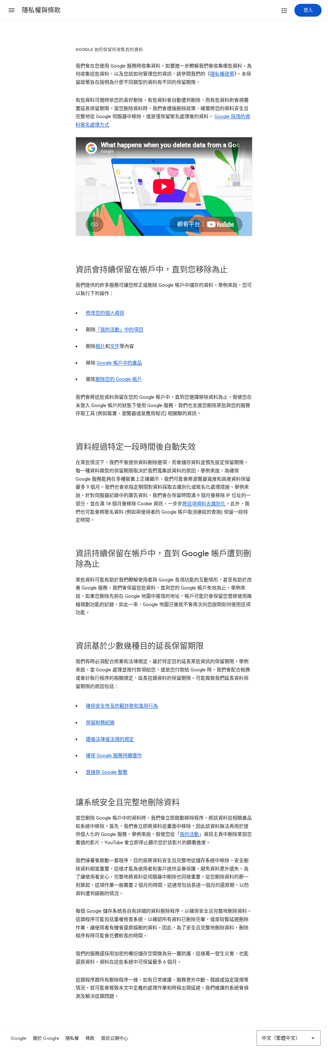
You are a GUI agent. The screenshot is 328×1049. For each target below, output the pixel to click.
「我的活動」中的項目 (119, 329)
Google (19, 1038)
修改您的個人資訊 (105, 313)
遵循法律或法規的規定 (110, 739)
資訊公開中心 (114, 1038)
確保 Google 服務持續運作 (114, 755)
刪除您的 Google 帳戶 (118, 379)
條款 (90, 1038)
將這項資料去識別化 (204, 504)
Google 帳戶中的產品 (119, 363)
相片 (100, 346)
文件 (114, 346)
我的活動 (189, 834)
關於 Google (46, 1038)
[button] (11, 10)
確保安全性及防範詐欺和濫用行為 (122, 706)
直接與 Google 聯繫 (106, 772)
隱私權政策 (222, 74)
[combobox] (289, 1038)
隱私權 (72, 1038)
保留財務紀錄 (100, 722)
